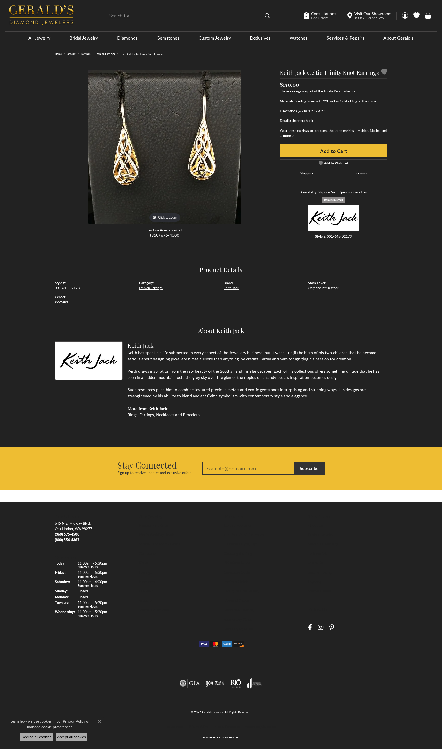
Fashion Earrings (105, 54)
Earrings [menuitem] (145, 572)
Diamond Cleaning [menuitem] (238, 600)
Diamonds (127, 38)
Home (58, 54)
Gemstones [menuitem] (148, 553)
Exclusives (260, 38)
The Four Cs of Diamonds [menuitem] (244, 534)
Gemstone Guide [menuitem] (237, 572)
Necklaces (165, 414)
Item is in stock (333, 200)
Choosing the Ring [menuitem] (238, 553)
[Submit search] (268, 15)
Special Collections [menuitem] (154, 609)
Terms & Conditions (226, 727)
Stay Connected (147, 465)
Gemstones (168, 38)
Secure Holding (320, 572)
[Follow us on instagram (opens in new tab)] (320, 627)
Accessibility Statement (260, 727)
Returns (361, 173)
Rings (132, 414)
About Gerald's (398, 38)
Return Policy (175, 727)
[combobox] (183, 15)
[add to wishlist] (384, 72)
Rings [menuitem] (143, 562)
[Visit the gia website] (190, 683)
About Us (315, 525)
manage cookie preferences (49, 727)
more (287, 135)
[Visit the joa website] (254, 683)
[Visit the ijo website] (214, 683)
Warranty (315, 562)
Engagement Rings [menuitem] (153, 525)
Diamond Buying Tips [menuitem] (240, 543)
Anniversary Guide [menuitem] (238, 619)
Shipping (306, 173)
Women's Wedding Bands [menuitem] (159, 543)
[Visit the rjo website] (235, 683)
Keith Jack (231, 288)
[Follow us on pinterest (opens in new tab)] (331, 627)
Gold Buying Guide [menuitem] (238, 628)
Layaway (315, 581)
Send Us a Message (323, 543)
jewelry (71, 54)
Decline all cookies (36, 737)
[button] (405, 16)
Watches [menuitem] (146, 600)
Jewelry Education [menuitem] (238, 525)
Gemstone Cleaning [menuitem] (239, 609)
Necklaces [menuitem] (147, 581)
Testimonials (317, 553)
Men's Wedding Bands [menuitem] (156, 534)
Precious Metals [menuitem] (236, 581)
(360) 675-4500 (164, 235)
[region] (164, 147)
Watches (298, 38)
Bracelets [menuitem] (146, 591)
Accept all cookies (71, 737)
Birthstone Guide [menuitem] (237, 562)
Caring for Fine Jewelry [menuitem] (242, 591)
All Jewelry (39, 38)
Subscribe (309, 468)
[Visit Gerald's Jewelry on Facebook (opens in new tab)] (310, 627)
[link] (322, 16)
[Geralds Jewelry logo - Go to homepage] (41, 15)
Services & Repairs (345, 38)
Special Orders (319, 591)
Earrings (85, 54)
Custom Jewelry (214, 38)
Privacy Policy (198, 727)
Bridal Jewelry (83, 38)
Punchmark (230, 737)
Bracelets (191, 414)
